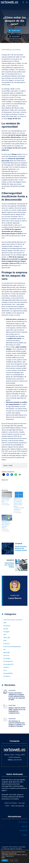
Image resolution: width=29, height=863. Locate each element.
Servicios (6, 655)
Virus (5, 670)
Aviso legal (21, 803)
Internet (5, 629)
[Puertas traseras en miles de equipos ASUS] (7, 495)
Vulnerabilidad (7, 673)
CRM (4, 623)
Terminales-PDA (8, 664)
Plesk (4, 641)
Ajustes (11, 860)
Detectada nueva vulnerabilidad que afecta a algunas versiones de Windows (6, 525)
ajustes (3, 857)
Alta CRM (24, 826)
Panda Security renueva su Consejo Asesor (21, 548)
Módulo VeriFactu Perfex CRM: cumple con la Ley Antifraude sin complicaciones (17, 710)
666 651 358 (17, 760)
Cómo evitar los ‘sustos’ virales (9, 565)
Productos (6, 644)
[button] (23, 2)
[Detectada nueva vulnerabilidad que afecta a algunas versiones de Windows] (7, 518)
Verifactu (6, 667)
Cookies (7, 806)
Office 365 (6, 638)
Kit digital (6, 632)
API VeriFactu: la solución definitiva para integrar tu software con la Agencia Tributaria (17, 723)
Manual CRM (23, 831)
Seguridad (6, 652)
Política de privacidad (11, 803)
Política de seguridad (17, 806)
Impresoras (6, 626)
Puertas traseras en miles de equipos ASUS (6, 500)
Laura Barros (14, 598)
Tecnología (15, 30)
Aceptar (4, 860)
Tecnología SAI (8, 661)
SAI (4, 649)
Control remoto (22, 822)
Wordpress (6, 676)
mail (4, 635)
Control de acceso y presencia (12, 620)
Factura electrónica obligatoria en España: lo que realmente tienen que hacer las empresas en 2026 (17, 696)
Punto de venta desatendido (12, 647)
